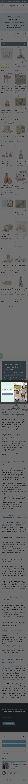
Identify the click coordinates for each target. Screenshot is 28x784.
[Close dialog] (25, 383)
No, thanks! (7, 396)
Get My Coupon (7, 394)
